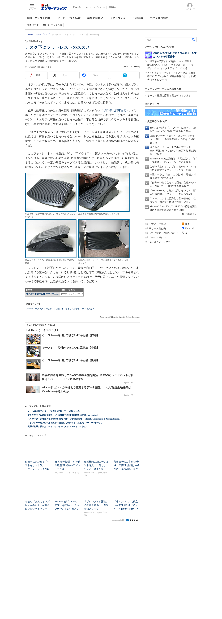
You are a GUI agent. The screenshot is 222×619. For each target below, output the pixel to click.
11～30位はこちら (189, 214)
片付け (30, 309)
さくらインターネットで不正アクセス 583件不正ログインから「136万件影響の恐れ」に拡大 (173, 150)
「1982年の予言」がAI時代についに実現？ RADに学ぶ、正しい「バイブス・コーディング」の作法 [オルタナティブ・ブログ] (170, 65)
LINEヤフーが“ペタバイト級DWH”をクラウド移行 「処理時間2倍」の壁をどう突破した (172, 139)
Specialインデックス (159, 242)
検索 (194, 39)
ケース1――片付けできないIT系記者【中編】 (70, 347)
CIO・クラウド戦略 (38, 18)
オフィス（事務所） (44, 309)
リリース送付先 (157, 228)
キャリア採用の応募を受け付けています (169, 95)
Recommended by (118, 520)
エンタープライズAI (52, 25)
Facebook (190, 228)
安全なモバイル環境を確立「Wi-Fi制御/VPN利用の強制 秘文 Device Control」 (64, 415)
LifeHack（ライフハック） (68, 309)
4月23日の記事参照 (114, 110)
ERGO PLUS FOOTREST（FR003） (43, 294)
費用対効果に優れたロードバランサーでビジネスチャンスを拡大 (58, 426)
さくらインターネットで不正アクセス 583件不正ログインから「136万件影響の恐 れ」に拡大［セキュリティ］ (171, 76)
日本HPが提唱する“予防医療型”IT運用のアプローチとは (68, 465)
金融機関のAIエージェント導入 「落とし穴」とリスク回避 (96, 465)
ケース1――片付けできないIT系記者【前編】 (70, 335)
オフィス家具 (88, 309)
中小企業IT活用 (159, 18)
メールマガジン (157, 237)
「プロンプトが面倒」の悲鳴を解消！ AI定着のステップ (96, 505)
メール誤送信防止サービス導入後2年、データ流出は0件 (54, 411)
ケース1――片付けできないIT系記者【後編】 (70, 360)
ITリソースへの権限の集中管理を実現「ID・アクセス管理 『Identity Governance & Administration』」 (75, 419)
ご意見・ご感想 (157, 224)
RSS (187, 224)
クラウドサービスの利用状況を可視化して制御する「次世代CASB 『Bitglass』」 (65, 422)
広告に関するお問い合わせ (163, 233)
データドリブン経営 (68, 18)
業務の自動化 (95, 18)
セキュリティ (118, 18)
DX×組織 (138, 18)
